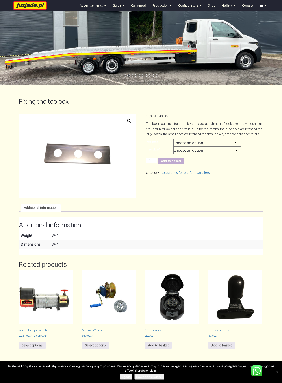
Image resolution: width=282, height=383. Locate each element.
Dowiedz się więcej (149, 377)
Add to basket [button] (158, 345)
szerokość (153, 149)
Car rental (138, 5)
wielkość (152, 141)
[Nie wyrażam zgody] (276, 372)
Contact (247, 5)
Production (160, 5)
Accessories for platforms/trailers (185, 173)
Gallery (227, 5)
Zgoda (126, 377)
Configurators (188, 5)
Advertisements (92, 5)
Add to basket (171, 161)
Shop (211, 5)
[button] (129, 121)
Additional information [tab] (41, 207)
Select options (32, 345)
